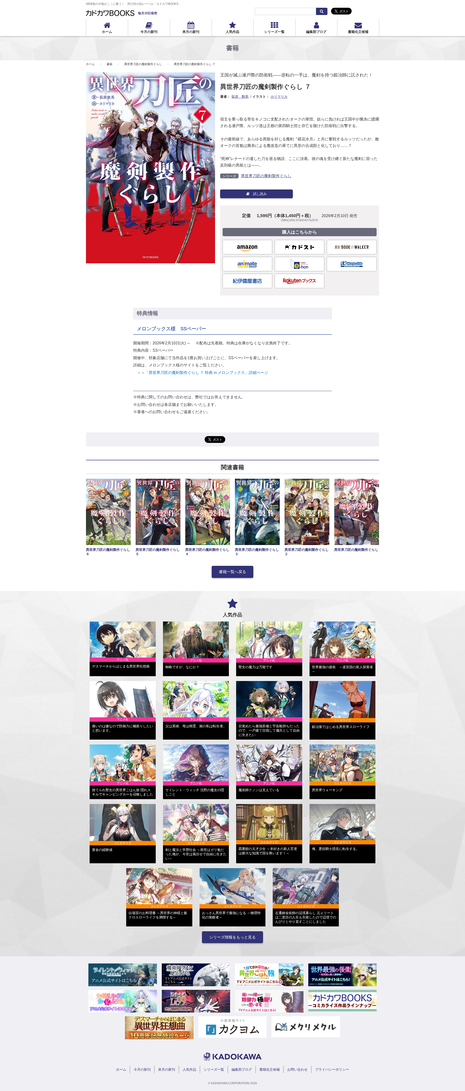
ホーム (107, 31)
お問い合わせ (297, 1069)
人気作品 (232, 31)
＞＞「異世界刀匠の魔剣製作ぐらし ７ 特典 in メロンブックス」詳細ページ (200, 373)
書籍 (109, 64)
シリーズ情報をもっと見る (232, 937)
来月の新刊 (190, 31)
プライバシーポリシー (332, 1069)
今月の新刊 (148, 31)
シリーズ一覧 (274, 31)
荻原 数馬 (240, 96)
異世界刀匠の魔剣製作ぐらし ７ (194, 64)
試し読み (260, 194)
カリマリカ (279, 96)
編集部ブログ (316, 31)
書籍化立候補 (358, 31)
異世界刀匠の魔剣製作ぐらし (143, 64)
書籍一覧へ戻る (232, 572)
